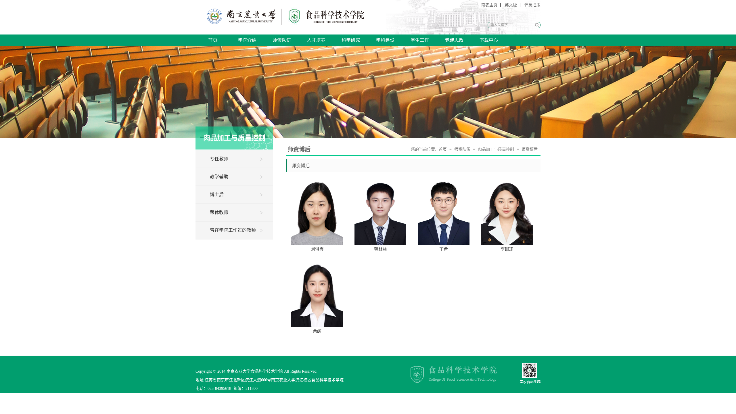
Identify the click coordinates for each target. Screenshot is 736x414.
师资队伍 (282, 40)
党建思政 (454, 40)
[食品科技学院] (239, 16)
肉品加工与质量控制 (496, 149)
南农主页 (489, 5)
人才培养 (316, 40)
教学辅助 (219, 176)
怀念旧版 (532, 5)
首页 (212, 40)
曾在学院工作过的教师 (233, 230)
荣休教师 (219, 212)
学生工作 (420, 40)
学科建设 (385, 40)
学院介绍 (247, 40)
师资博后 (530, 149)
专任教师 (219, 158)
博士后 (217, 194)
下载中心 (489, 40)
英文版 (511, 5)
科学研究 (351, 40)
